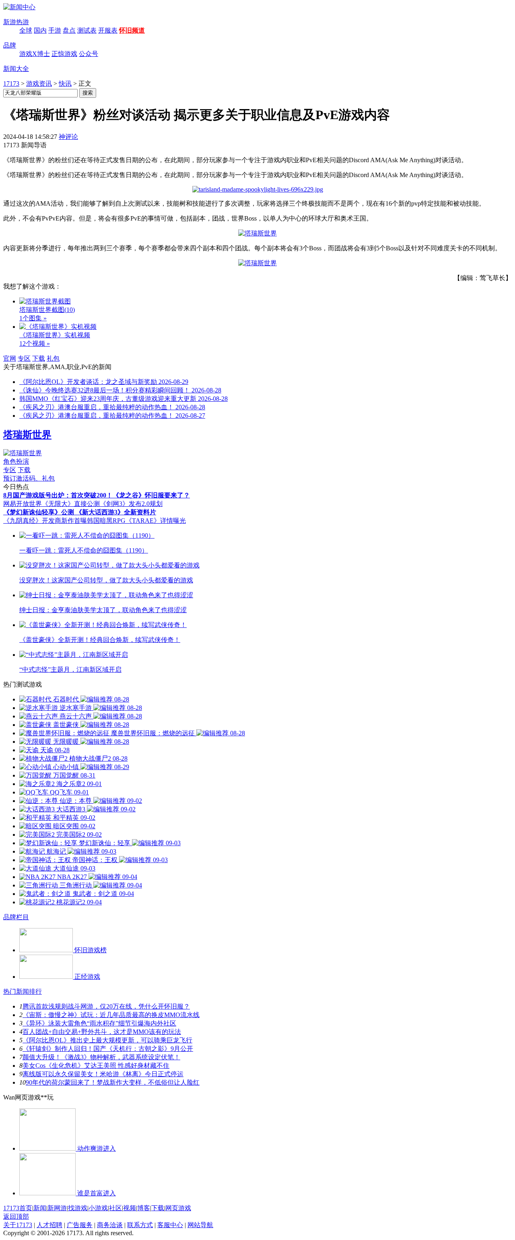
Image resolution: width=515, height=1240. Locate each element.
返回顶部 (16, 1216)
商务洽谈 (110, 1224)
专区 (24, 358)
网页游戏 (178, 1208)
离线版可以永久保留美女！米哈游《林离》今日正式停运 (103, 1074)
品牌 (9, 45)
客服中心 (170, 1224)
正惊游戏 (64, 53)
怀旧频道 (132, 30)
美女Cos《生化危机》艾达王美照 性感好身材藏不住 (96, 1065)
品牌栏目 (16, 917)
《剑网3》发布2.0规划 (131, 503)
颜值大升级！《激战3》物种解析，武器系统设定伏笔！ (101, 1057)
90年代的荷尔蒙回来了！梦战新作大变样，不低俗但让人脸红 (113, 1082)
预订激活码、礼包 (29, 478)
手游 (54, 30)
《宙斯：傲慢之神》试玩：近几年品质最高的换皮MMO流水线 (111, 1014)
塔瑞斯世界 (27, 434)
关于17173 (17, 1224)
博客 (143, 1208)
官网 (9, 358)
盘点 (69, 30)
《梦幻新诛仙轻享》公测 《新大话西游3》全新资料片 (79, 512)
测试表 (87, 30)
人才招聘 (49, 1224)
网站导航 (200, 1224)
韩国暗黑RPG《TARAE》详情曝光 (136, 520)
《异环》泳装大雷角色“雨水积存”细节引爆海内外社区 (99, 1023)
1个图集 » (33, 318)
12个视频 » (34, 343)
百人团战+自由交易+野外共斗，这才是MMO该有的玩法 (102, 1031)
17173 (11, 83)
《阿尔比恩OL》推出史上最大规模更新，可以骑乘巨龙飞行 (107, 1040)
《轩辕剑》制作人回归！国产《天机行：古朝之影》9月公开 (108, 1048)
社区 (115, 1208)
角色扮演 (16, 461)
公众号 (88, 53)
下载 (38, 358)
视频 (129, 1208)
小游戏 (98, 1208)
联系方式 (140, 1224)
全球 (25, 30)
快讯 (65, 83)
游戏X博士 (34, 53)
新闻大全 (16, 68)
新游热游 (16, 22)
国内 (40, 30)
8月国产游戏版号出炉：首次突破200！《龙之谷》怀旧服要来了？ (96, 495)
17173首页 (17, 1208)
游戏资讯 (39, 83)
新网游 (57, 1208)
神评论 (68, 136)
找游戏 (77, 1208)
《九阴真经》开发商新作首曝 (45, 520)
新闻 (39, 1208)
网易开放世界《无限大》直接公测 (51, 503)
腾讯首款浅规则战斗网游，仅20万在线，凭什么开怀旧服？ (106, 1006)
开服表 (107, 30)
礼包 (53, 358)
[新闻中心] (19, 7)
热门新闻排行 (22, 991)
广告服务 (80, 1224)
